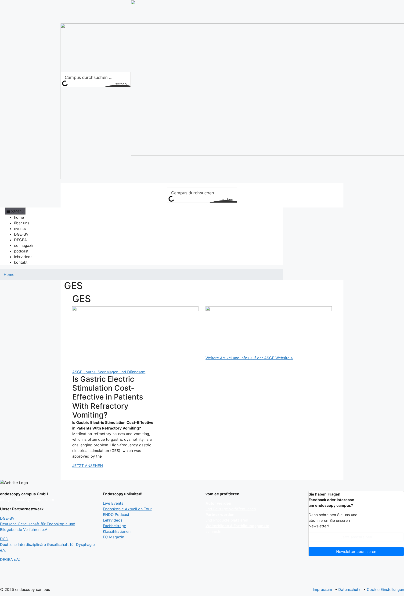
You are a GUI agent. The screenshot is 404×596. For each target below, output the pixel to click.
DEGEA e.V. (10, 559)
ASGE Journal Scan (89, 372)
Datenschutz (349, 589)
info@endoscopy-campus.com (27, 499)
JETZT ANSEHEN (87, 465)
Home (9, 274)
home (19, 217)
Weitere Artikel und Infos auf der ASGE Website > (249, 357)
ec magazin (24, 245)
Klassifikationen (116, 531)
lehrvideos (23, 256)
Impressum (322, 589)
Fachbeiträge (114, 525)
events (20, 228)
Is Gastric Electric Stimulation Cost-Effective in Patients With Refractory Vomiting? (107, 397)
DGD (47, 544)
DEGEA (20, 239)
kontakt (21, 262)
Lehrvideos (112, 520)
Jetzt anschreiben (356, 537)
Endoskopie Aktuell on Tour (127, 509)
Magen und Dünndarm (125, 372)
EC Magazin (113, 537)
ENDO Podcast (116, 514)
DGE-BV (21, 234)
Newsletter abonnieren (356, 551)
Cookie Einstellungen (385, 589)
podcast (21, 251)
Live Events (113, 503)
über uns (21, 223)
